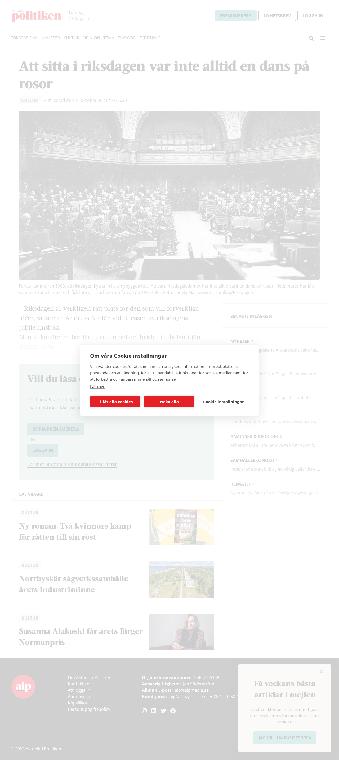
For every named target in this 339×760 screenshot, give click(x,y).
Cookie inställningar (223, 401)
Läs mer (97, 386)
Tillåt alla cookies (115, 401)
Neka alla (169, 401)
